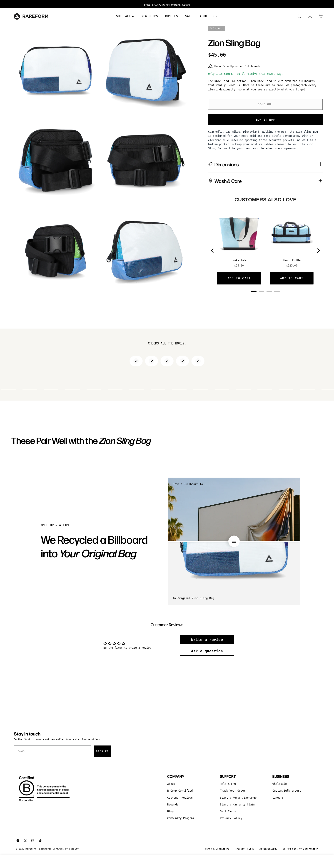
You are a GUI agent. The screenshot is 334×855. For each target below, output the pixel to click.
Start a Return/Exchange (238, 797)
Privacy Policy (231, 818)
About (171, 783)
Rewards (172, 804)
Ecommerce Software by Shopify (59, 849)
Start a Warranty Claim (237, 804)
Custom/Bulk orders (286, 790)
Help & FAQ (228, 783)
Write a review (207, 640)
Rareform (30, 849)
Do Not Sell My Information (300, 849)
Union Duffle (292, 260)
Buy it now (265, 119)
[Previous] (212, 250)
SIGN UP (102, 751)
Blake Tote (239, 260)
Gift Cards (228, 811)
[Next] (318, 250)
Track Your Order (232, 790)
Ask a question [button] (207, 651)
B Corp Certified (180, 790)
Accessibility (268, 849)
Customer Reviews (180, 797)
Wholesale (279, 783)
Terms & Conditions (217, 849)
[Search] (299, 16)
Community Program (180, 818)
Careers (278, 797)
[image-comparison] (234, 541)
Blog (170, 811)
